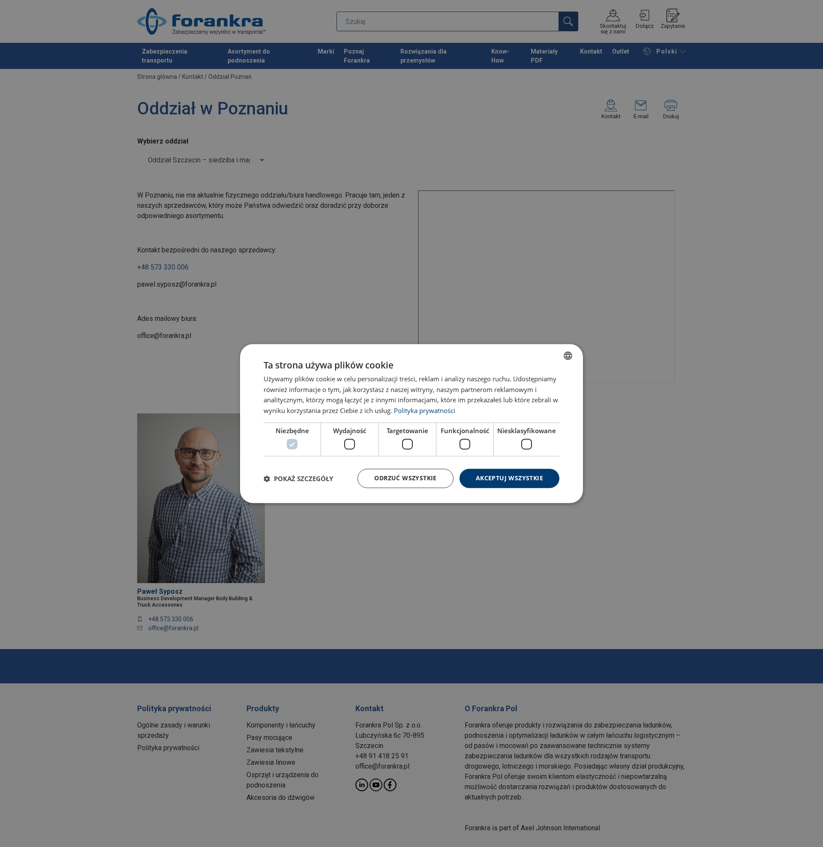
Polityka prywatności (424, 410)
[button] (298, 478)
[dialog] (411, 423)
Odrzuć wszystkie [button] (405, 478)
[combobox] (568, 355)
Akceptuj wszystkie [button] (509, 478)
